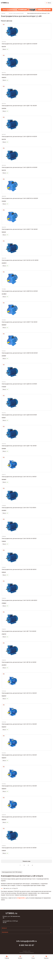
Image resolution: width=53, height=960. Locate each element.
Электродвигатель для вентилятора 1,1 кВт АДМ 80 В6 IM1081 (19, 415)
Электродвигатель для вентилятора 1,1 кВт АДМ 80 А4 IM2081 (19, 43)
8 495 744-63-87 (26, 945)
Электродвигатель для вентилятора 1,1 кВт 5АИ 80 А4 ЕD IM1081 (20, 260)
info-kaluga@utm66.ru (26, 941)
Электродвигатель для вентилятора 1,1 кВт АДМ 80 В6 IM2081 (19, 74)
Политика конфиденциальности (26, 952)
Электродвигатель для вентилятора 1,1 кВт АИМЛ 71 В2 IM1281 (19, 322)
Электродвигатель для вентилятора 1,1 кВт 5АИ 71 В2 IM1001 (19, 507)
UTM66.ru (5, 3)
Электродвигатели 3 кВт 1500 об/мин (12, 872)
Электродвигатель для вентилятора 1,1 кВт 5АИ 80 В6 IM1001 (19, 569)
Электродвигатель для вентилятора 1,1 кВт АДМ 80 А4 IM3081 (19, 167)
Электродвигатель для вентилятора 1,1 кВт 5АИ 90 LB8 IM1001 (19, 600)
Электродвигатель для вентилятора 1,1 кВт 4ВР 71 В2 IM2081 (19, 631)
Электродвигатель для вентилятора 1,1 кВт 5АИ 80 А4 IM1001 (19, 538)
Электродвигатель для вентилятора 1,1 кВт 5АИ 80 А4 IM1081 (19, 847)
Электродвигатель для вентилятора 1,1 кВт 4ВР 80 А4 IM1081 (19, 662)
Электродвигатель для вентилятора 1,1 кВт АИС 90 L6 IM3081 (19, 786)
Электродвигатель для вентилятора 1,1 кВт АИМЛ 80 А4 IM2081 (20, 198)
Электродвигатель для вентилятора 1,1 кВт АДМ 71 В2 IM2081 (19, 105)
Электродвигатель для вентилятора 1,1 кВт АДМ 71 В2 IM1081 (19, 445)
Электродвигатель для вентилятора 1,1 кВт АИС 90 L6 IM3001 (19, 755)
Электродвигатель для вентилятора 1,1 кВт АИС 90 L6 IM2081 (19, 724)
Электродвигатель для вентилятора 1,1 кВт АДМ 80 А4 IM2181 (19, 136)
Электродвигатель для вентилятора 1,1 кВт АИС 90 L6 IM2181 (19, 816)
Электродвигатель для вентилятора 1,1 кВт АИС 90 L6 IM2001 (19, 693)
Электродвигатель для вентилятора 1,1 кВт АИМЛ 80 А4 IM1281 (20, 291)
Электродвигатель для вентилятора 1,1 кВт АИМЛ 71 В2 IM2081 (20, 229)
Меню (49, 2)
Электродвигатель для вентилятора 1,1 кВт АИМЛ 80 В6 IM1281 (20, 353)
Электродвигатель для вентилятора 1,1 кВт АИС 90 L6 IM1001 (19, 476)
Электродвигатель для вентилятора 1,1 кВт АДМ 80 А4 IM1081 (19, 384)
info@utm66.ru (21, 898)
